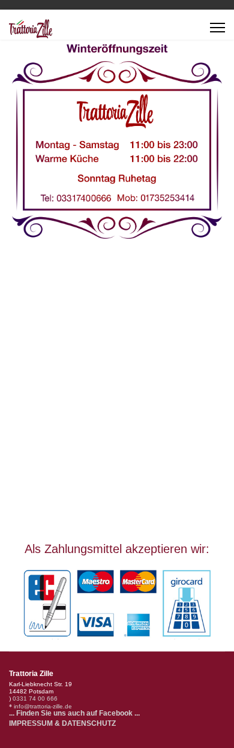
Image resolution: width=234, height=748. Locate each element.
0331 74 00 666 (35, 698)
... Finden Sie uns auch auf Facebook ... (74, 713)
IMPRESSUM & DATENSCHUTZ (62, 723)
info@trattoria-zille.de (43, 706)
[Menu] (217, 28)
